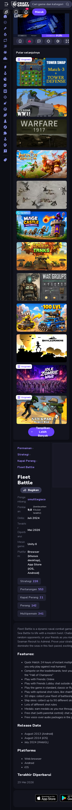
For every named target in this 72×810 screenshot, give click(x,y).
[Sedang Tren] (5, 34)
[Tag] (5, 160)
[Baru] (5, 28)
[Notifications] (25, 11)
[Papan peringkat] (5, 58)
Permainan (24, 448)
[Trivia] (5, 151)
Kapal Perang (26, 461)
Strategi (23, 454)
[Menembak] (5, 97)
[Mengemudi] (5, 109)
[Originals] (5, 46)
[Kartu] (5, 85)
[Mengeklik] (5, 103)
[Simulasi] (5, 139)
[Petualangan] (5, 127)
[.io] (5, 79)
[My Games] (16, 11)
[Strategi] (5, 145)
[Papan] (5, 121)
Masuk (39, 12)
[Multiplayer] (5, 52)
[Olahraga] (5, 115)
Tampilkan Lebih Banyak (43, 431)
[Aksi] (5, 67)
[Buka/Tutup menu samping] (6, 4)
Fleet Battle (25, 467)
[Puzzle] (5, 133)
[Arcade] (5, 73)
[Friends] (6, 11)
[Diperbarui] (5, 40)
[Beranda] (5, 16)
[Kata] (5, 91)
